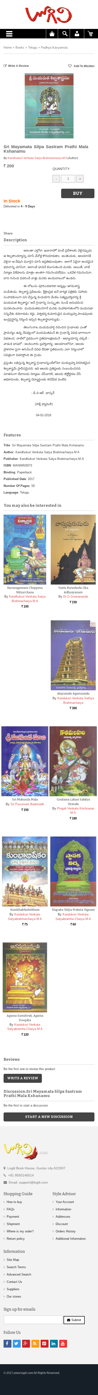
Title (7, 445)
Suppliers (13, 1289)
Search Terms (16, 1267)
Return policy (16, 1238)
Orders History (66, 1231)
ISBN (7, 465)
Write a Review (18, 66)
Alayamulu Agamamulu (73, 693)
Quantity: (61, 169)
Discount (62, 1224)
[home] (49, 14)
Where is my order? (20, 1231)
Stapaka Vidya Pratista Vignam (73, 909)
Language (11, 492)
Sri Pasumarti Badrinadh (27, 804)
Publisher (11, 459)
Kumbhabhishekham (24, 909)
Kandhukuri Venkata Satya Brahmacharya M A (37, 158)
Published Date (15, 479)
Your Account (65, 1202)
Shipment (13, 1224)
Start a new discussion (49, 1117)
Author (9, 452)
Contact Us (14, 1282)
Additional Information (71, 1238)
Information (63, 1209)
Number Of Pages (16, 486)
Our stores (14, 1296)
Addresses (63, 1216)
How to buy (14, 1202)
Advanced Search (19, 1274)
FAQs (11, 1209)
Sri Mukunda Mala (25, 799)
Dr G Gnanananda (75, 596)
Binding (9, 472)
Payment (13, 1216)
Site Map (13, 1260)
